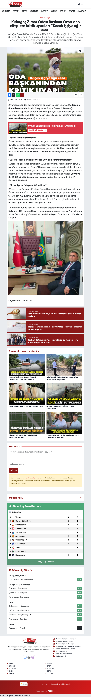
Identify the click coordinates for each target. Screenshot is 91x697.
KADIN (11, 671)
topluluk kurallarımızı (31, 478)
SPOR (24, 11)
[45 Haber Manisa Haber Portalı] (15, 4)
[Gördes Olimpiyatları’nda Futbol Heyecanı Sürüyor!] (27, 423)
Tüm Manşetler (62, 651)
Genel (11, 664)
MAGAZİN (81, 11)
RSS (25, 684)
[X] (29, 657)
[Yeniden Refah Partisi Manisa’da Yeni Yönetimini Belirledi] (64, 423)
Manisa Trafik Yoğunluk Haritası (68, 646)
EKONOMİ (34, 11)
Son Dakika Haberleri (64, 654)
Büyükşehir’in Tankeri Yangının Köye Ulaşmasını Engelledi (62, 378)
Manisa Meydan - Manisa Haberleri (15, 695)
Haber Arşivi (61, 656)
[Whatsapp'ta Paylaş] (18, 95)
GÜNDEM (6, 11)
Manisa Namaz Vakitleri (65, 644)
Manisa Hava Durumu (64, 641)
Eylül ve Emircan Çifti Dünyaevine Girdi (26, 406)
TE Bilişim (51, 691)
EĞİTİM (54, 11)
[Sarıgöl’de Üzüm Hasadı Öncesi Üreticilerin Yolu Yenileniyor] (27, 365)
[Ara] (79, 4)
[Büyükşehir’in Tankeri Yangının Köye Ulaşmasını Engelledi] (64, 365)
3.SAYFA (44, 11)
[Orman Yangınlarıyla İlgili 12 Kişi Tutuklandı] (64, 394)
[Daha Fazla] (22, 95)
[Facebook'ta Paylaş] (9, 95)
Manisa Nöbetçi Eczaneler (66, 639)
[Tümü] (81, 498)
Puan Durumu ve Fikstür (65, 649)
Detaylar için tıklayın (45, 562)
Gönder (13, 470)
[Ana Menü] (82, 4)
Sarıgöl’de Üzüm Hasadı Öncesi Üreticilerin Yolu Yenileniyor (22, 378)
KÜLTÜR (50, 673)
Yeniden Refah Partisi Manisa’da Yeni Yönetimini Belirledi (62, 436)
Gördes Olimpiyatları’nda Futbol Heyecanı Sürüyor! (23, 436)
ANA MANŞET (45, 18)
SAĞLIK (63, 11)
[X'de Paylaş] (13, 95)
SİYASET (16, 11)
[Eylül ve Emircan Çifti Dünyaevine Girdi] (27, 394)
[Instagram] (33, 657)
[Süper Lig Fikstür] (81, 570)
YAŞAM (72, 11)
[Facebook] (25, 657)
